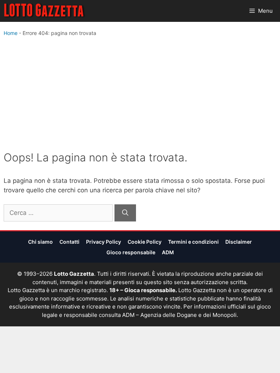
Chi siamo (40, 242)
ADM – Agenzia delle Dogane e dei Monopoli (179, 314)
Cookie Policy (145, 242)
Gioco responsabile (130, 252)
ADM (168, 252)
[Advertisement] (140, 95)
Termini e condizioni (193, 242)
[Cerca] (125, 213)
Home (11, 33)
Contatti (69, 242)
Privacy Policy (103, 242)
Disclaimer (238, 242)
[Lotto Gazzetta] (45, 11)
